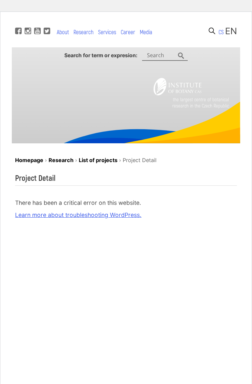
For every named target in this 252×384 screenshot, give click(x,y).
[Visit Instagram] (27, 21)
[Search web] (212, 31)
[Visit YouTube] (36, 21)
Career (128, 32)
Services (107, 32)
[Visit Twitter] (46, 21)
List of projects (98, 160)
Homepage (29, 160)
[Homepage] (177, 93)
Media (146, 32)
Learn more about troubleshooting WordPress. (78, 214)
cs (221, 32)
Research (84, 32)
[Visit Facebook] (17, 21)
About (63, 32)
